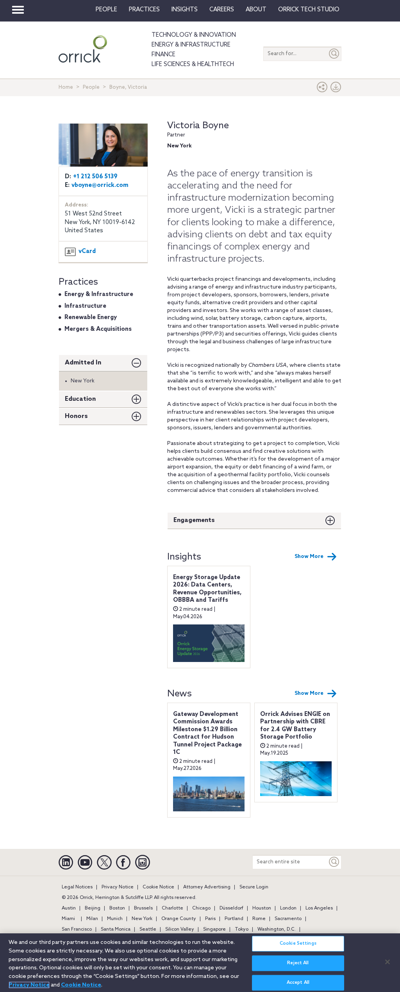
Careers (221, 9)
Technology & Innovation (194, 35)
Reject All (298, 963)
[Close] (387, 961)
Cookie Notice (158, 887)
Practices (144, 9)
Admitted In (83, 362)
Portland (234, 919)
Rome (259, 919)
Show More (309, 557)
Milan (92, 919)
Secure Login (253, 887)
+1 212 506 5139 (95, 176)
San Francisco (77, 929)
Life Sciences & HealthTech (193, 64)
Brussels (143, 908)
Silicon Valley (179, 929)
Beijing (92, 908)
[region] (200, 962)
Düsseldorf (231, 908)
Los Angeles (319, 908)
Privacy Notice (118, 887)
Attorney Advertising (206, 887)
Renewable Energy (90, 317)
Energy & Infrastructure (191, 44)
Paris (210, 919)
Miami (68, 919)
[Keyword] (334, 862)
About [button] (256, 9)
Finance (163, 54)
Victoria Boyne (198, 125)
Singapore (214, 929)
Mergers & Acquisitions (98, 329)
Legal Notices (77, 887)
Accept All (298, 982)
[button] (322, 89)
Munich (115, 919)
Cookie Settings (298, 943)
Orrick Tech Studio (308, 9)
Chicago (201, 908)
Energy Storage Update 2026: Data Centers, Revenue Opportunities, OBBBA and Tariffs (207, 589)
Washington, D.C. (276, 929)
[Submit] (334, 54)
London (288, 908)
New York (142, 919)
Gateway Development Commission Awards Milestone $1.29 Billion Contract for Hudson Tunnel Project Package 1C (207, 733)
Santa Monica (115, 929)
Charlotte (172, 908)
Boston (117, 908)
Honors (76, 416)
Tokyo (241, 929)
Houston (261, 908)
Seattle (147, 929)
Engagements (194, 520)
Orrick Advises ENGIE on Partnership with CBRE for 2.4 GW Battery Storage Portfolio (295, 726)
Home (66, 87)
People (106, 9)
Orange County (178, 919)
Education (80, 399)
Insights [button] (184, 9)
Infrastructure (85, 306)
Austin (69, 908)
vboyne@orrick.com (100, 185)
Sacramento (288, 919)
